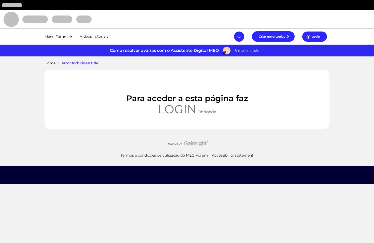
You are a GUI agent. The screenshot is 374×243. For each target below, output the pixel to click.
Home (50, 63)
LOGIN (177, 109)
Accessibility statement (232, 155)
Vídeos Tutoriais (94, 36)
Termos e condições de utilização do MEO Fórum (164, 155)
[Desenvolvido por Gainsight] (187, 145)
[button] (273, 36)
